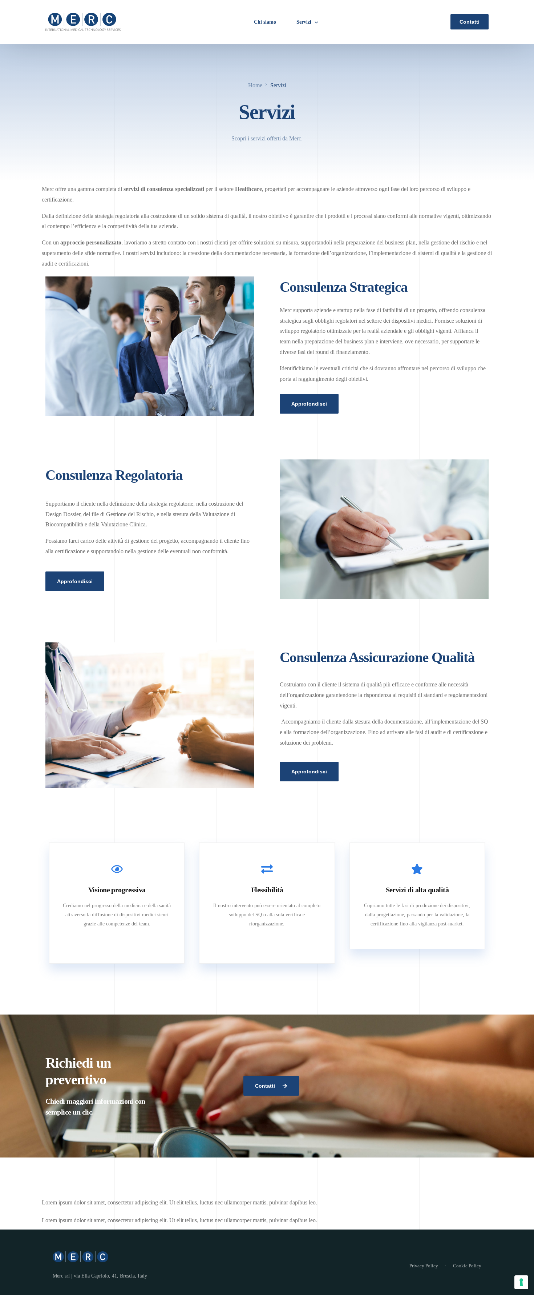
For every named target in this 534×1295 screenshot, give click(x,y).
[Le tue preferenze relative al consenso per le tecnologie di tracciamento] (521, 1282)
